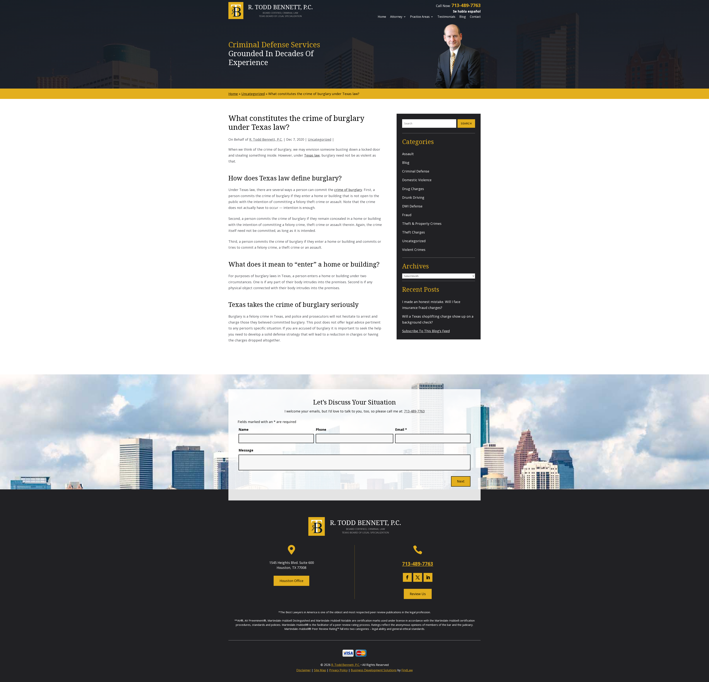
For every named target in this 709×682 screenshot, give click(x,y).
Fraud (406, 215)
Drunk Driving (413, 197)
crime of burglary (348, 189)
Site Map (320, 670)
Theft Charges (413, 232)
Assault (408, 154)
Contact (475, 17)
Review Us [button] (418, 594)
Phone (321, 429)
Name (244, 429)
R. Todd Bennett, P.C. (265, 139)
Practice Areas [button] (420, 17)
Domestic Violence (416, 180)
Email (401, 429)
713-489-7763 (466, 5)
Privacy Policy (338, 670)
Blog (462, 17)
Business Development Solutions (374, 670)
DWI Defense (412, 206)
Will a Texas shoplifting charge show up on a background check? (437, 319)
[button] (705, 655)
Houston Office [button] (291, 580)
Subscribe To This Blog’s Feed (426, 331)
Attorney (396, 17)
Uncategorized (319, 139)
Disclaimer (303, 670)
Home (382, 17)
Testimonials (446, 17)
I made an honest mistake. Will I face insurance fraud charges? (431, 304)
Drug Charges (413, 189)
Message (246, 450)
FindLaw (407, 670)
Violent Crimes (413, 249)
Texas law (312, 155)
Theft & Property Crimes (421, 223)
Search (466, 123)
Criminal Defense (415, 171)
